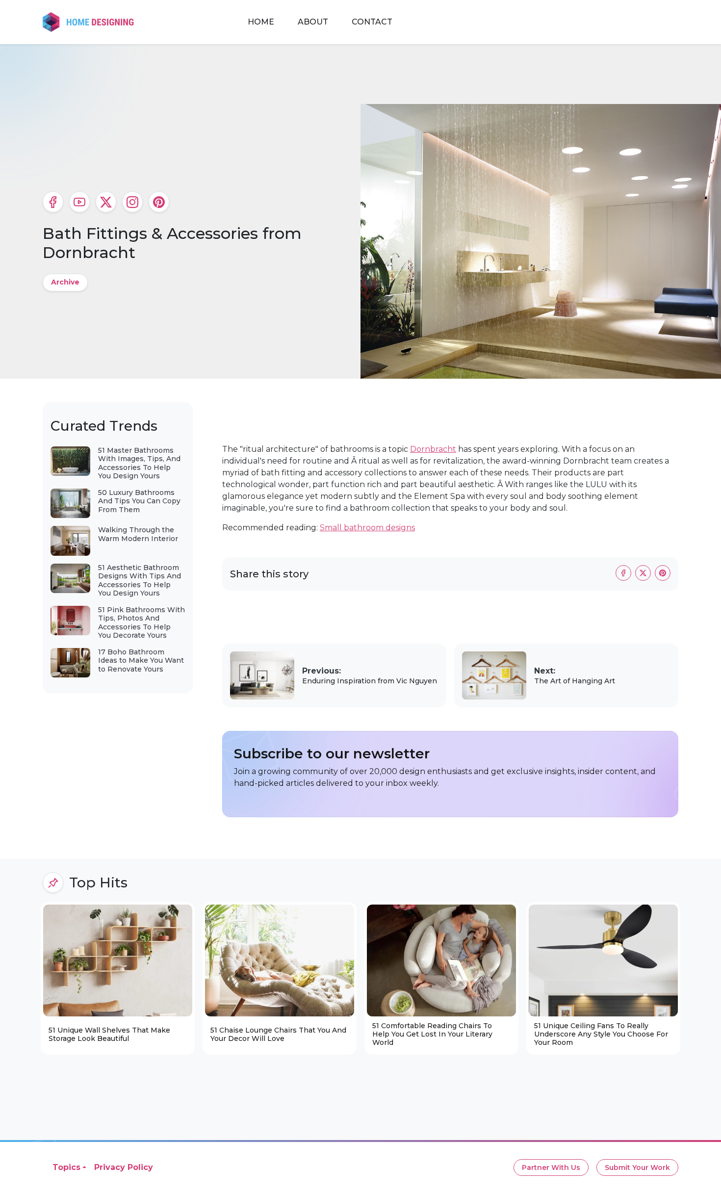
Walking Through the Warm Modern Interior (138, 534)
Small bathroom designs (367, 527)
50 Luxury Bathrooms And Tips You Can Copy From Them (139, 501)
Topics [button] (66, 1167)
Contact (372, 21)
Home (261, 21)
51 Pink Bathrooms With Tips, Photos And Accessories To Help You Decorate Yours (141, 622)
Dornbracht (433, 449)
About (313, 21)
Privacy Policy (123, 1167)
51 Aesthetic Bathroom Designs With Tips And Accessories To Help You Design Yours (139, 580)
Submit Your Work (637, 1167)
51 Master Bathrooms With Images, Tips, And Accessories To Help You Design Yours (139, 463)
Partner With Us (551, 1167)
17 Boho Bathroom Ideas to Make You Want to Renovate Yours (141, 661)
